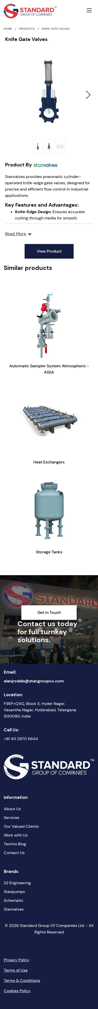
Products (27, 28)
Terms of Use (16, 970)
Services (11, 817)
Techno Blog (15, 844)
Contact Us (14, 852)
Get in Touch (49, 612)
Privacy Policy (16, 960)
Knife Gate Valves (56, 28)
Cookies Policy (17, 990)
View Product (49, 251)
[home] (19, 11)
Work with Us (16, 835)
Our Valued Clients (21, 826)
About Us (12, 808)
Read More (15, 233)
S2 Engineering (17, 882)
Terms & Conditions (22, 980)
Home (8, 28)
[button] (90, 11)
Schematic (13, 900)
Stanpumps (14, 891)
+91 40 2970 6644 (21, 738)
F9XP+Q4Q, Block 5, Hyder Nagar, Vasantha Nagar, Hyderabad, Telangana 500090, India (40, 710)
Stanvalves (14, 909)
